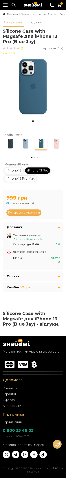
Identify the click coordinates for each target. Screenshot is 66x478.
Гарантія (9, 394)
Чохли (25, 14)
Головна (12, 14)
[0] (59, 7)
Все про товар (13, 22)
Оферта (9, 400)
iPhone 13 (13, 170)
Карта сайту (12, 406)
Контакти (10, 388)
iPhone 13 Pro (37, 170)
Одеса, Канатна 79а (29, 239)
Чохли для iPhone (44, 14)
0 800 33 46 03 (18, 430)
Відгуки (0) (38, 22)
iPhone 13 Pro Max (20, 178)
